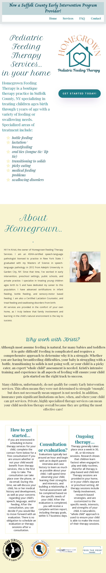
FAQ (82, 18)
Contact (96, 18)
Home (53, 18)
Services (68, 18)
